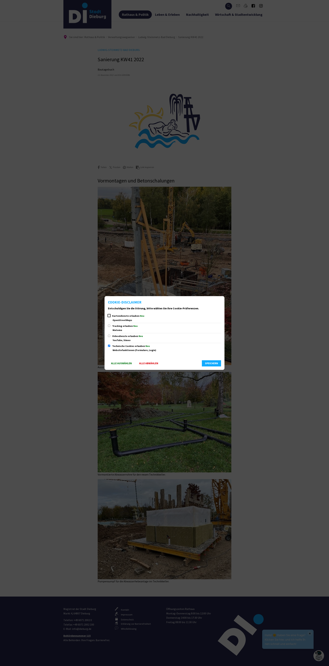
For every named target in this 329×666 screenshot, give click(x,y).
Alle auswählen (121, 363)
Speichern (211, 363)
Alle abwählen (148, 363)
